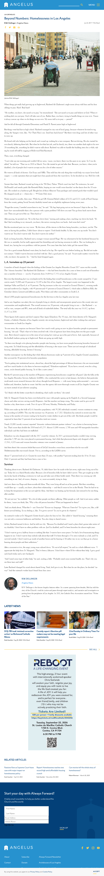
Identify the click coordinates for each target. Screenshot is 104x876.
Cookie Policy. (48, 872)
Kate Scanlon (8, 640)
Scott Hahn (72, 637)
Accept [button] (96, 871)
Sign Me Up (9, 825)
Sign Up (64, 828)
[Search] (81, 4)
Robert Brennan (74, 775)
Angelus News (22, 23)
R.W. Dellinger (10, 23)
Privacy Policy (35, 872)
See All (93, 649)
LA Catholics (9, 14)
